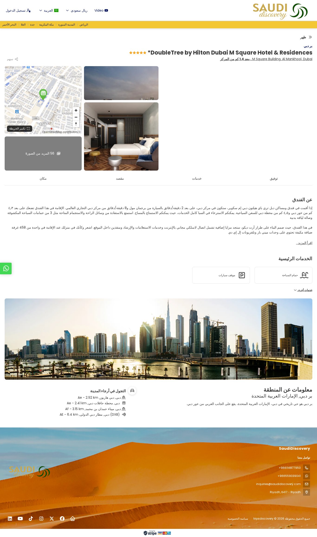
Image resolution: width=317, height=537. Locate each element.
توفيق (274, 178)
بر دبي (308, 46)
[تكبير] (76, 110)
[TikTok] (31, 518)
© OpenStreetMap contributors (61, 132)
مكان (43, 178)
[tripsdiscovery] (30, 471)
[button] (43, 94)
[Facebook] (62, 518)
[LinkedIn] (10, 518)
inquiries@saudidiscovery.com (278, 484)
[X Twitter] (52, 518)
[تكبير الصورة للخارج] (76, 117)
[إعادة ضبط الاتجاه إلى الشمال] (76, 123)
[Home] (72, 518)
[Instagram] (41, 518)
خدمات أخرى (304, 290)
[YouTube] (20, 518)
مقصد (120, 178)
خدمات (197, 178)
